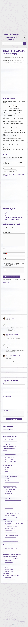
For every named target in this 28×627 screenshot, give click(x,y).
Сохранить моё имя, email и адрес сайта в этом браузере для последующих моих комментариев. (14, 264)
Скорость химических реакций (10, 541)
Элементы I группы (8, 560)
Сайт (4, 258)
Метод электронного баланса (11, 461)
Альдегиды (7, 474)
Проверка (5, 410)
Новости (5, 450)
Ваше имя (5, 383)
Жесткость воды (8, 577)
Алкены (6, 471)
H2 (6, 168)
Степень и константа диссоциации (12, 513)
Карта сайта (22, 621)
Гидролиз (5, 442)
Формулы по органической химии (12, 482)
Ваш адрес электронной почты (10, 388)
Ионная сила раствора (9, 511)
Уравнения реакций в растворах (11, 538)
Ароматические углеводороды (11, 476)
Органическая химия (8, 465)
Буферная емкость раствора (12, 212)
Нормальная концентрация (10, 532)
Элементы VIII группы (9, 571)
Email (5, 253)
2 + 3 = (4, 392)
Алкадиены (7, 467)
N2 (9, 168)
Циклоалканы (7, 483)
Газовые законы (8, 491)
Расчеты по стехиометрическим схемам (13, 500)
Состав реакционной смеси (12, 215)
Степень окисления (9, 463)
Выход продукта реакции (10, 489)
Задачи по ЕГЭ (6, 444)
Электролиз (6, 573)
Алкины (6, 473)
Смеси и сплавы (7, 543)
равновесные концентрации (10, 170)
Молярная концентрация (10, 530)
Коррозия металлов (9, 459)
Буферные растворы (9, 508)
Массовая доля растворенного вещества (13, 526)
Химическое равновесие (10, 515)
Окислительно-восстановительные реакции (13, 452)
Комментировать (21, 174)
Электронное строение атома (11, 548)
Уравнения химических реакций (10, 552)
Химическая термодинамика (10, 556)
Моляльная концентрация (10, 528)
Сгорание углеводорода (14, 334)
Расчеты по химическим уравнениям (12, 503)
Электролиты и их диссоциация (11, 517)
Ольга (7, 318)
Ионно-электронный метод (10, 457)
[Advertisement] (14, 15)
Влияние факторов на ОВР (10, 454)
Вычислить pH (12, 318)
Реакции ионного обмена (10, 579)
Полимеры (7, 478)
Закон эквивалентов (9, 493)
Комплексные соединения (9, 448)
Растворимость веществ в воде (11, 537)
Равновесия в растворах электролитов (12, 506)
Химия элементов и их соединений (11, 558)
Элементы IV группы (9, 565)
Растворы (5, 519)
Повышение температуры (11, 213)
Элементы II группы (9, 562)
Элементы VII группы (9, 569)
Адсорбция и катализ (8, 439)
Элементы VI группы (9, 567)
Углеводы (7, 480)
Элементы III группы (9, 563)
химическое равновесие (9, 171)
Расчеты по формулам (9, 502)
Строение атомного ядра (10, 546)
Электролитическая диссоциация (11, 575)
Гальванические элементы (10, 455)
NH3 (11, 168)
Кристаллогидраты (8, 521)
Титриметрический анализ (9, 550)
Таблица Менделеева (8, 429)
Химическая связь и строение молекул (12, 554)
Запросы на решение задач (9, 446)
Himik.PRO (14, 619)
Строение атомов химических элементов (12, 544)
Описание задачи (7, 396)
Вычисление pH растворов (10, 509)
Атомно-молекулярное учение (10, 441)
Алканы (6, 469)
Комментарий (7, 232)
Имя (4, 248)
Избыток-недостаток (9, 495)
